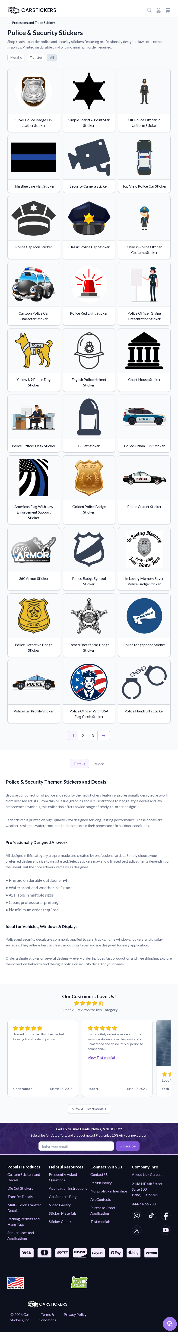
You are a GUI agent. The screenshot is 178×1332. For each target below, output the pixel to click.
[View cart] (168, 10)
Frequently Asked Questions (63, 1177)
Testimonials (100, 1221)
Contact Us (99, 1174)
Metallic (16, 57)
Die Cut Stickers (20, 1188)
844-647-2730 (144, 1204)
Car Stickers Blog (63, 1196)
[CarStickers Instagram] (137, 1216)
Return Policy (101, 1182)
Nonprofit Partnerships (108, 1191)
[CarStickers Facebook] (166, 1216)
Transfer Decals (20, 1196)
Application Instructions (68, 1188)
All (52, 57)
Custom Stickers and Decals (23, 1177)
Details (79, 763)
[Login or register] (158, 10)
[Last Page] (103, 735)
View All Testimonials (89, 1109)
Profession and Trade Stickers (34, 22)
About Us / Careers (147, 1174)
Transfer (36, 57)
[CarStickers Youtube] (166, 1230)
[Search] (149, 10)
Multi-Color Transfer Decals (24, 1208)
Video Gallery (60, 1205)
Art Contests (100, 1199)
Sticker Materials (62, 1213)
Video (99, 763)
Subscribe (128, 1146)
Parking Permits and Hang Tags (23, 1221)
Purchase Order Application (102, 1210)
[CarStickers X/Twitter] (137, 1230)
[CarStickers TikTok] (151, 1216)
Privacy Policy (75, 1314)
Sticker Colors (60, 1221)
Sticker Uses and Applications (20, 1235)
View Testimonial (101, 1057)
